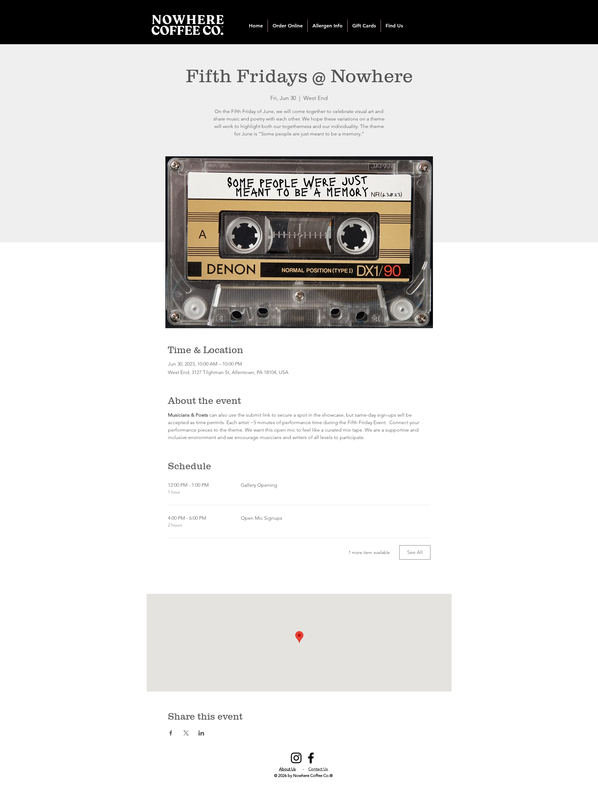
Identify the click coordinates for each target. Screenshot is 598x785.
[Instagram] (296, 758)
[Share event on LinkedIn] (201, 733)
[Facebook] (311, 758)
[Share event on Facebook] (171, 733)
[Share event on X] (186, 733)
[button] (287, 26)
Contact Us (318, 769)
